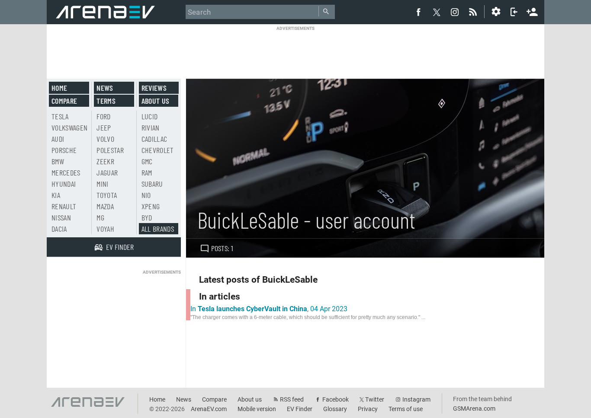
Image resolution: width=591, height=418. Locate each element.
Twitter (374, 399)
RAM (146, 172)
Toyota (106, 195)
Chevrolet (157, 150)
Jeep (103, 127)
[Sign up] (532, 10)
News (104, 88)
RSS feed (292, 399)
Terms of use (406, 408)
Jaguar (107, 172)
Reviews (154, 88)
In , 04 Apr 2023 (268, 309)
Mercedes (65, 172)
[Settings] (496, 11)
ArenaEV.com (209, 408)
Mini (102, 183)
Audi (57, 139)
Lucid (149, 116)
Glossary (335, 408)
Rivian (150, 127)
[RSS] (474, 11)
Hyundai (63, 183)
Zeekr (105, 161)
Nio (146, 195)
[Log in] (514, 11)
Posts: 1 (222, 248)
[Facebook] (418, 11)
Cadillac (154, 139)
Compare (64, 100)
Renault (63, 206)
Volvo (105, 139)
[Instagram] (455, 11)
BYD (146, 217)
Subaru (152, 183)
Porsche (64, 150)
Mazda (105, 206)
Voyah (105, 228)
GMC (147, 161)
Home (59, 88)
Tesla (60, 116)
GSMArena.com (474, 408)
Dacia (59, 228)
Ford (103, 116)
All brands (157, 228)
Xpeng (150, 206)
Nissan (61, 217)
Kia (55, 195)
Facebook (335, 399)
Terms (106, 100)
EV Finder (299, 408)
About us (155, 100)
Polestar (110, 150)
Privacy (368, 408)
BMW (57, 161)
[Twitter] (436, 12)
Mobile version (257, 408)
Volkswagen (69, 127)
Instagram (416, 399)
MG (100, 217)
